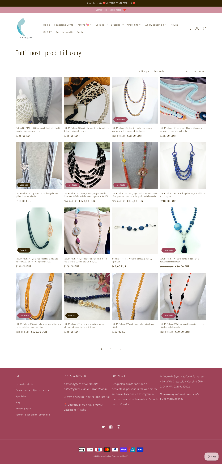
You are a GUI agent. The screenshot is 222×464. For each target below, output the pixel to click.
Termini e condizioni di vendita (33, 414)
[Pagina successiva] (120, 349)
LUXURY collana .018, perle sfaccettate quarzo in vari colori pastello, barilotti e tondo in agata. (85, 260)
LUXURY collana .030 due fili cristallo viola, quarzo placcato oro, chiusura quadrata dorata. (132, 130)
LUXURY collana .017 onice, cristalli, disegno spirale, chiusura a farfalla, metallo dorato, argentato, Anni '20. (86, 195)
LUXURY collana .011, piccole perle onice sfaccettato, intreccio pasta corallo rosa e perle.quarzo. (37, 260)
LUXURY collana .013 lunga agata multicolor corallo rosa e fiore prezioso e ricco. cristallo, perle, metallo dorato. (134, 195)
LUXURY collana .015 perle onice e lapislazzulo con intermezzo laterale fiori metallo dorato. (84, 326)
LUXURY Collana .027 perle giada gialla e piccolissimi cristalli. (133, 326)
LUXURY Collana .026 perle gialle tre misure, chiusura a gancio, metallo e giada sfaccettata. (38, 326)
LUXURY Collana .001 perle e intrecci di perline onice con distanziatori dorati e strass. (87, 130)
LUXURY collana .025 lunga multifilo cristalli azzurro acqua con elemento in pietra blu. (181, 130)
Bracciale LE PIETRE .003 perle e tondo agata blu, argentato (132, 260)
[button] (84, 24)
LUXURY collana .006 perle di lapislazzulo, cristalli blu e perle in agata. (182, 195)
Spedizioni (21, 396)
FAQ (18, 402)
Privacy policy (23, 408)
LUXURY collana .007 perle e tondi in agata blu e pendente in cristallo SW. (179, 260)
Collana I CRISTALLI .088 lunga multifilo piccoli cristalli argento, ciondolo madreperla (38, 130)
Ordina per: (144, 71)
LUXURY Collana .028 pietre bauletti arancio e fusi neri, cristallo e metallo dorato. (182, 326)
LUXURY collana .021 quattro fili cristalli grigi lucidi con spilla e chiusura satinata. (38, 195)
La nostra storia (24, 384)
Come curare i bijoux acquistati (33, 390)
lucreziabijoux (106, 456)
